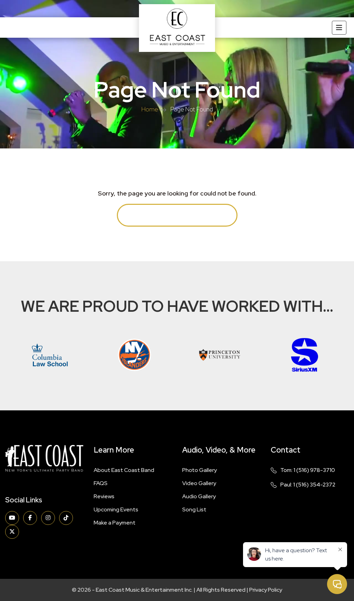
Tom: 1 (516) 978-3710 (307, 470)
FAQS (101, 483)
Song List (194, 509)
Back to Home (177, 215)
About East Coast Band (124, 470)
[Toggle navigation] (339, 28)
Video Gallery (199, 483)
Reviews (104, 496)
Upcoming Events (116, 509)
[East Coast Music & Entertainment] (177, 28)
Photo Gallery (199, 470)
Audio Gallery (199, 496)
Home (149, 109)
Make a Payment (115, 522)
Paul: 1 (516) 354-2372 (307, 484)
